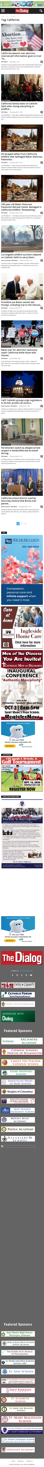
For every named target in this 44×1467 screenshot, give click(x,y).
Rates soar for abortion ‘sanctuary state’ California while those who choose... (19, 352)
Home (2, 16)
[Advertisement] (22, 892)
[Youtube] (31, 975)
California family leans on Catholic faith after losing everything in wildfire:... (19, 106)
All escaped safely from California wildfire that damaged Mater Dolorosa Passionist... (21, 157)
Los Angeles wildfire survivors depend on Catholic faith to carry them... (21, 256)
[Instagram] (17, 975)
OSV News (4, 62)
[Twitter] (27, 975)
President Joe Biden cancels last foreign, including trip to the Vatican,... (21, 303)
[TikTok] (22, 975)
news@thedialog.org (26, 971)
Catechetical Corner (7, 251)
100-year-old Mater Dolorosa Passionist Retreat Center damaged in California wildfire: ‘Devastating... (21, 207)
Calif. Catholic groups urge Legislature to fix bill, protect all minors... (21, 401)
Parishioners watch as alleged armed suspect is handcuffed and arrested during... (20, 450)
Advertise (21, 1461)
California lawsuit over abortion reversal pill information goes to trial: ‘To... (21, 56)
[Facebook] (13, 975)
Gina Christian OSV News (9, 260)
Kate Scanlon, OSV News (9, 406)
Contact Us (29, 1461)
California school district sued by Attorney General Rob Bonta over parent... (19, 501)
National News (6, 50)
